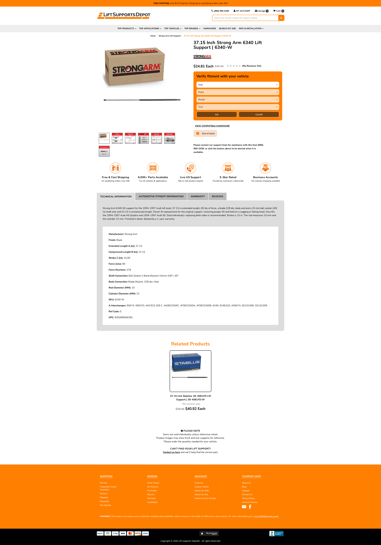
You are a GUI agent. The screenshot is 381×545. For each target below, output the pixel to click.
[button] (262, 11)
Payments (104, 501)
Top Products (125, 28)
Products (199, 482)
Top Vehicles (171, 28)
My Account (243, 11)
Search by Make (202, 490)
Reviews (217, 196)
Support (246, 490)
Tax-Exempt (105, 505)
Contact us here (171, 452)
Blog (244, 486)
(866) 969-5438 (221, 11)
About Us (246, 482)
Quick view (190, 364)
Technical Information (116, 196)
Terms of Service (249, 502)
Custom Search (202, 486)
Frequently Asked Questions (108, 488)
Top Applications (149, 28)
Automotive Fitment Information (161, 196)
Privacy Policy (248, 498)
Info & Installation (250, 28)
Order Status (153, 482)
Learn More (190, 371)
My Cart (103, 482)
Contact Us (247, 494)
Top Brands (191, 28)
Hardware (209, 28)
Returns (150, 494)
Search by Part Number (205, 498)
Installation (152, 502)
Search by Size (227, 28)
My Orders (152, 490)
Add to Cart (190, 378)
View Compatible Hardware (212, 125)
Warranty (198, 196)
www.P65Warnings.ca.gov (266, 516)
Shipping (104, 497)
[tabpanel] (190, 380)
